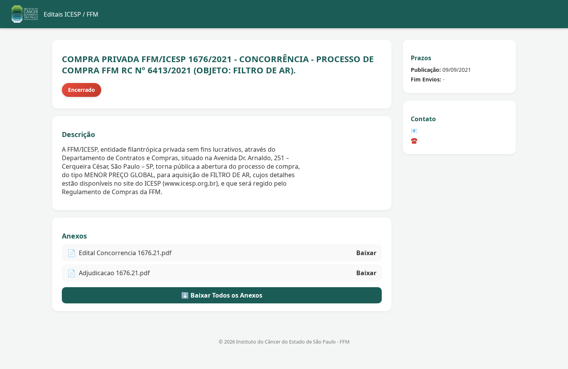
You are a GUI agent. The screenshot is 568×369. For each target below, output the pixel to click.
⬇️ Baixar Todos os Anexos (221, 295)
